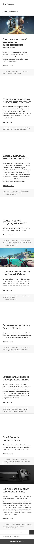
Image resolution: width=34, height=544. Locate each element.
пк (17, 244)
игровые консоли (11, 244)
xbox (4, 73)
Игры (16, 71)
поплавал (11, 333)
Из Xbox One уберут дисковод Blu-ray (16, 490)
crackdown (24, 459)
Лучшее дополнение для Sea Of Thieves (16, 273)
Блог (13, 71)
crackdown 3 (24, 408)
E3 (21, 71)
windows (9, 242)
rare (4, 349)
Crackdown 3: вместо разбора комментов (16, 378)
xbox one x (25, 349)
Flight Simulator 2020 (8, 193)
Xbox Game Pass (7, 129)
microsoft (25, 71)
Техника (17, 524)
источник (24, 503)
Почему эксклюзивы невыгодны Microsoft (17, 100)
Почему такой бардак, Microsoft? (15, 222)
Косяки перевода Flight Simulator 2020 (16, 157)
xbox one (25, 242)
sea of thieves (9, 349)
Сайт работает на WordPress (11, 536)
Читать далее (8, 66)
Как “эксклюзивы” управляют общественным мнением (15, 43)
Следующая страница (31, 532)
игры (4, 351)
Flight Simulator (25, 191)
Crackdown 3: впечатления (11, 439)
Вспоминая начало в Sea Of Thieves (16, 327)
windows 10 (15, 242)
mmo (28, 347)
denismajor (9, 4)
